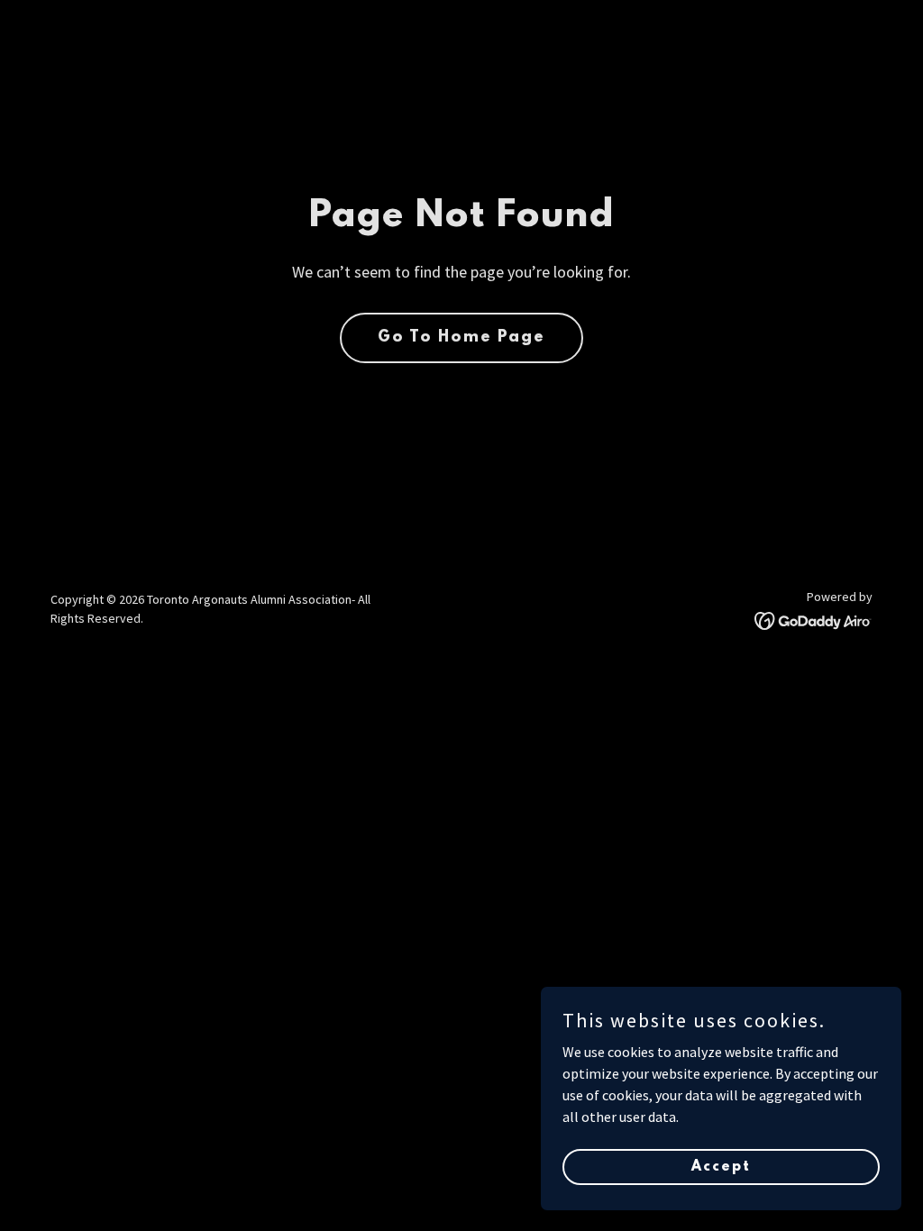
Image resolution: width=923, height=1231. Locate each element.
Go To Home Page (461, 338)
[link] (813, 619)
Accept (721, 1166)
